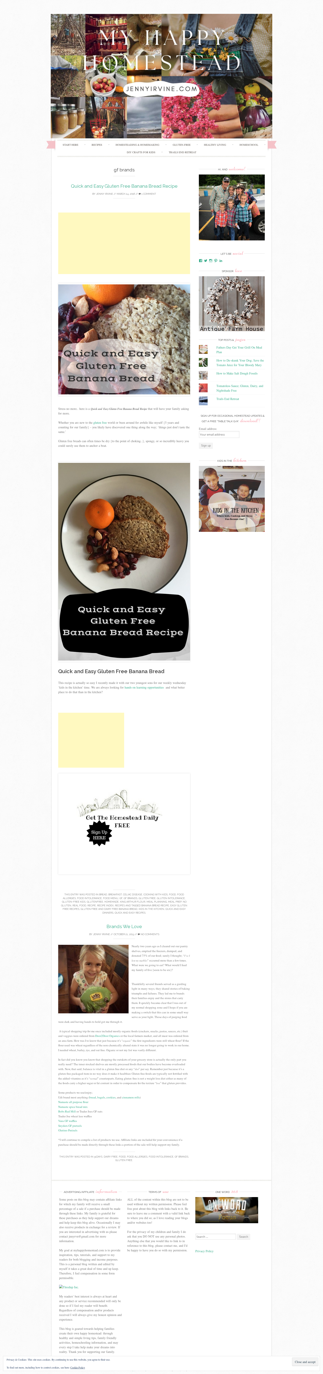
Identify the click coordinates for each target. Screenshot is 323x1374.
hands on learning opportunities (145, 687)
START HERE (70, 144)
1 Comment (148, 194)
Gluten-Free (182, 144)
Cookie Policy (77, 1367)
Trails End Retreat (182, 152)
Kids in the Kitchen (151, 909)
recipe (91, 905)
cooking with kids (155, 894)
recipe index (105, 905)
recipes (120, 905)
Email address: (208, 429)
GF (121, 898)
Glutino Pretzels (67, 1130)
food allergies (137, 1156)
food (172, 894)
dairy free (111, 1156)
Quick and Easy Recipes (130, 912)
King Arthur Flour (132, 901)
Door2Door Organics (107, 1036)
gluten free (100, 422)
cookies (111, 1097)
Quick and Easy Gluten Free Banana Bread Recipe (124, 186)
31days (98, 1156)
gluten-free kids (73, 901)
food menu (110, 898)
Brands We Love (124, 926)
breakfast (115, 894)
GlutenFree (95, 901)
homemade (111, 901)
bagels (101, 1097)
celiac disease (132, 894)
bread (103, 894)
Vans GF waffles (68, 1121)
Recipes (97, 144)
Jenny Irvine (104, 194)
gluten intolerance (171, 898)
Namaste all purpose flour (73, 1102)
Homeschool (249, 144)
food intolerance (89, 898)
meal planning (157, 901)
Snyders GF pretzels (70, 1126)
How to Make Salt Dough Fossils (237, 373)
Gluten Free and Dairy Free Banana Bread (109, 909)
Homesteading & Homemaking (137, 144)
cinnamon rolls (131, 1097)
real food (79, 905)
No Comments (149, 934)
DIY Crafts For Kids (141, 152)
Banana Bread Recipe (155, 905)
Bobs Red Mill (67, 1111)
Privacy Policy (205, 1251)
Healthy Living (215, 144)
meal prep (174, 901)
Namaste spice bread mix (73, 1107)
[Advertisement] (124, 243)
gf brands (130, 898)
